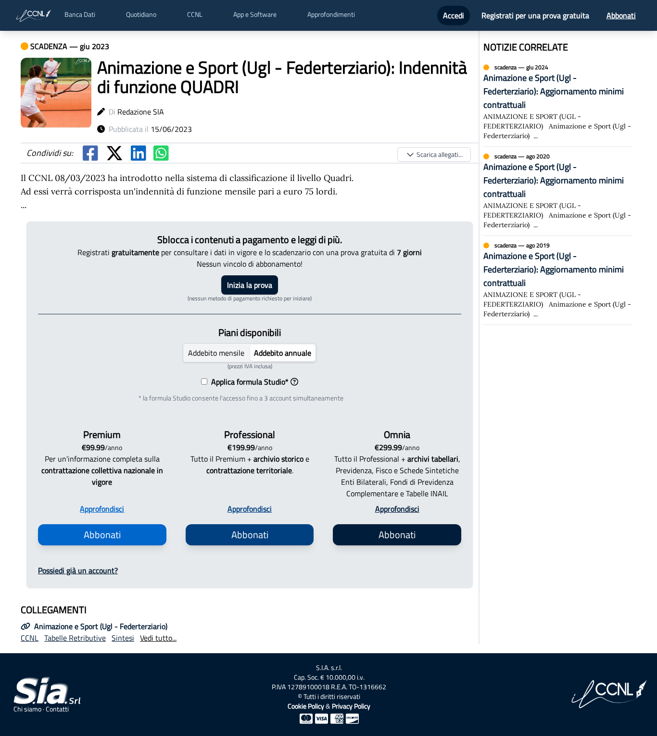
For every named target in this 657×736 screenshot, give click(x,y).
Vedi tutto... (158, 638)
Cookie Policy (306, 706)
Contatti (57, 709)
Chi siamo (27, 709)
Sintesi (123, 638)
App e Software (255, 14)
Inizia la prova (249, 285)
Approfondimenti (331, 14)
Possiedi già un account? (78, 570)
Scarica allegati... (440, 154)
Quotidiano (141, 14)
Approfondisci (102, 509)
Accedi (453, 15)
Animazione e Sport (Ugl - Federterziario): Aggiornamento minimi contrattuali (553, 91)
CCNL (194, 14)
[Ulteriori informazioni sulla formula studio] (294, 381)
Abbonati (621, 15)
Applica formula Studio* (248, 381)
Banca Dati (79, 14)
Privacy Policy (351, 706)
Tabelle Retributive (75, 638)
